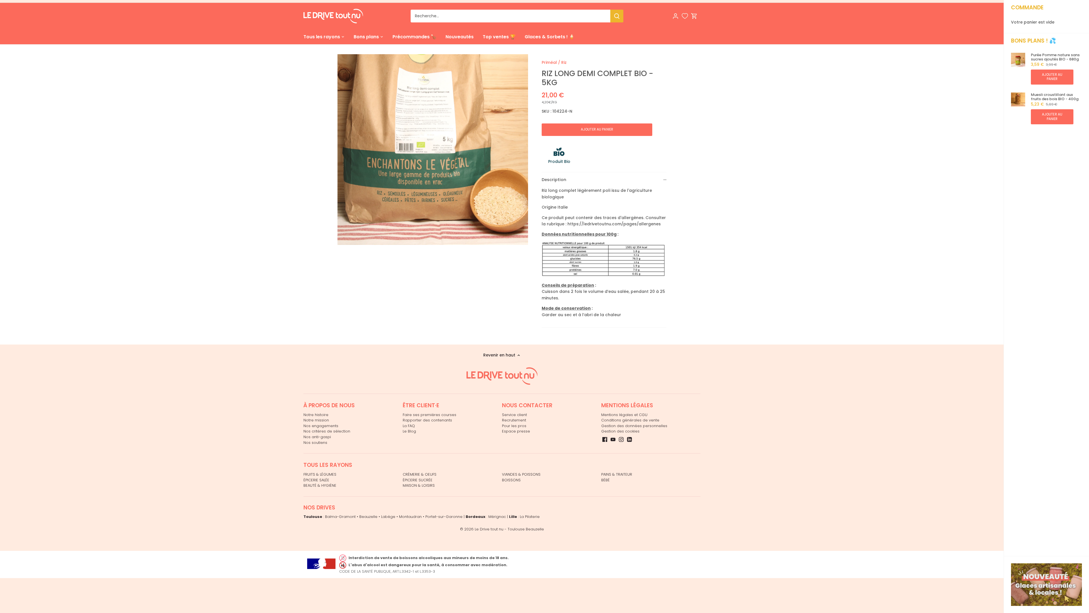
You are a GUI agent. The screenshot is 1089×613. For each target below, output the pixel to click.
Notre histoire (315, 414)
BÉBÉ (605, 480)
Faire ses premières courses (429, 414)
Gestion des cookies (620, 431)
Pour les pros (514, 426)
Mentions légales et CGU (624, 414)
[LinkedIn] (629, 439)
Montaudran (410, 516)
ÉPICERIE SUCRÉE (417, 480)
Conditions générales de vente (630, 420)
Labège (388, 516)
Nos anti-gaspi (317, 437)
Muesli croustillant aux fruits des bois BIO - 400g (1055, 97)
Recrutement (514, 420)
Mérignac (497, 516)
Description (554, 179)
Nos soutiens (315, 442)
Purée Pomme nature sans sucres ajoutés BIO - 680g (1055, 57)
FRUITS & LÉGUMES (319, 474)
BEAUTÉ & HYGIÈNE (319, 485)
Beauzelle (368, 516)
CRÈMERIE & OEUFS (419, 474)
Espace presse (516, 431)
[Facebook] (604, 439)
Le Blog (409, 431)
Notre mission (316, 420)
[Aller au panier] (694, 16)
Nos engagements (320, 426)
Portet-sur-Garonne (444, 516)
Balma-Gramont (340, 516)
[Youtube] (613, 439)
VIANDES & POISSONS (521, 474)
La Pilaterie (530, 516)
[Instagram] (621, 439)
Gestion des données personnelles (634, 426)
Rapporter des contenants (427, 420)
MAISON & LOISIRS (419, 485)
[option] (432, 149)
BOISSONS (511, 480)
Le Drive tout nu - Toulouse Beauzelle (509, 529)
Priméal (549, 62)
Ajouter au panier (1052, 76)
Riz (564, 62)
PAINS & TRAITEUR (616, 474)
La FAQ (409, 426)
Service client (514, 414)
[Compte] (675, 16)
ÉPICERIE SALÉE (316, 480)
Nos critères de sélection (326, 431)
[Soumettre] (616, 16)
